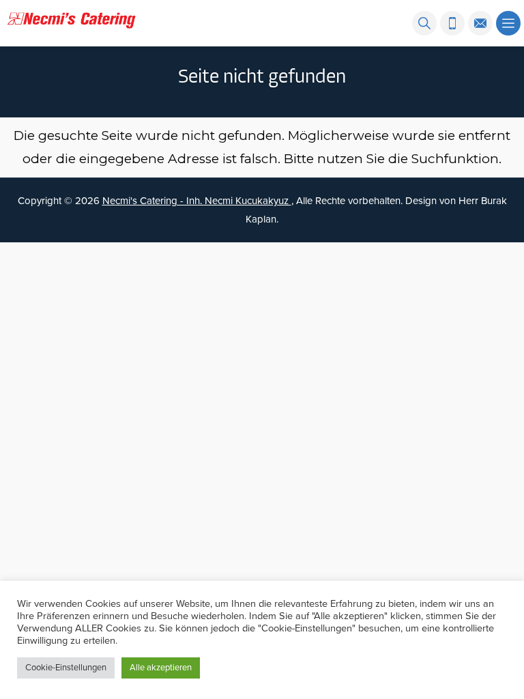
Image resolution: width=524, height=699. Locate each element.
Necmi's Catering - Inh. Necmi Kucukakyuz (196, 201)
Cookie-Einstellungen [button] (65, 667)
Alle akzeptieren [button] (161, 667)
